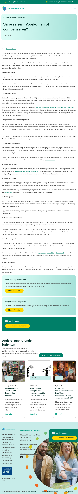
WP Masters (32, 491)
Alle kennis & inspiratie (51, 355)
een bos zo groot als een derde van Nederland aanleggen (54, 107)
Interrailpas (8, 192)
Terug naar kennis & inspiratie (15, 17)
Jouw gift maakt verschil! (17, 2)
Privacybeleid (68, 491)
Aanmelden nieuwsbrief (17, 326)
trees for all (60, 253)
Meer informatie (14, 291)
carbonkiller (50, 253)
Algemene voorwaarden (50, 491)
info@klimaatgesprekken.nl (29, 454)
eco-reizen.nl (50, 160)
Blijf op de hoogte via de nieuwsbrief (61, 2)
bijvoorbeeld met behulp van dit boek (27, 171)
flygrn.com (42, 253)
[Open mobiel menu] (75, 8)
